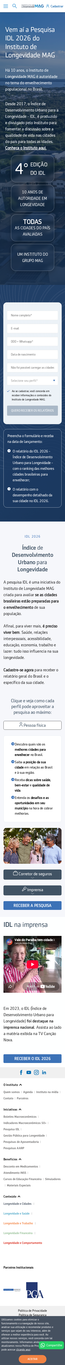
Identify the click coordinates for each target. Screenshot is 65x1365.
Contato (8, 1098)
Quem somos (11, 1092)
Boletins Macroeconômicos (20, 1116)
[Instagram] (36, 1072)
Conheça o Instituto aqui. (26, 148)
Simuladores (53, 1179)
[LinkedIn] (44, 1072)
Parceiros (22, 1098)
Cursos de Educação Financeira (22, 1179)
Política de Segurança (32, 1315)
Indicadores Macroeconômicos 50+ (24, 1123)
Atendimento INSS (14, 1172)
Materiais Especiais (19, 1185)
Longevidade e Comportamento (22, 1243)
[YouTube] (28, 1072)
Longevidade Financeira (18, 1233)
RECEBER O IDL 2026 (32, 1058)
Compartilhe (54, 1345)
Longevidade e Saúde (16, 1213)
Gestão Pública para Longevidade (24, 1135)
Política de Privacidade (32, 1310)
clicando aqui (23, 1349)
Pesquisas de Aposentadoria (21, 1142)
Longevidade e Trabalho (18, 1223)
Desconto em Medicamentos (20, 1166)
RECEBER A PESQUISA (32, 905)
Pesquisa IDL (11, 1129)
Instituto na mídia (47, 1092)
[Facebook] (21, 1072)
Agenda (28, 1092)
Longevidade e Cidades (17, 1203)
